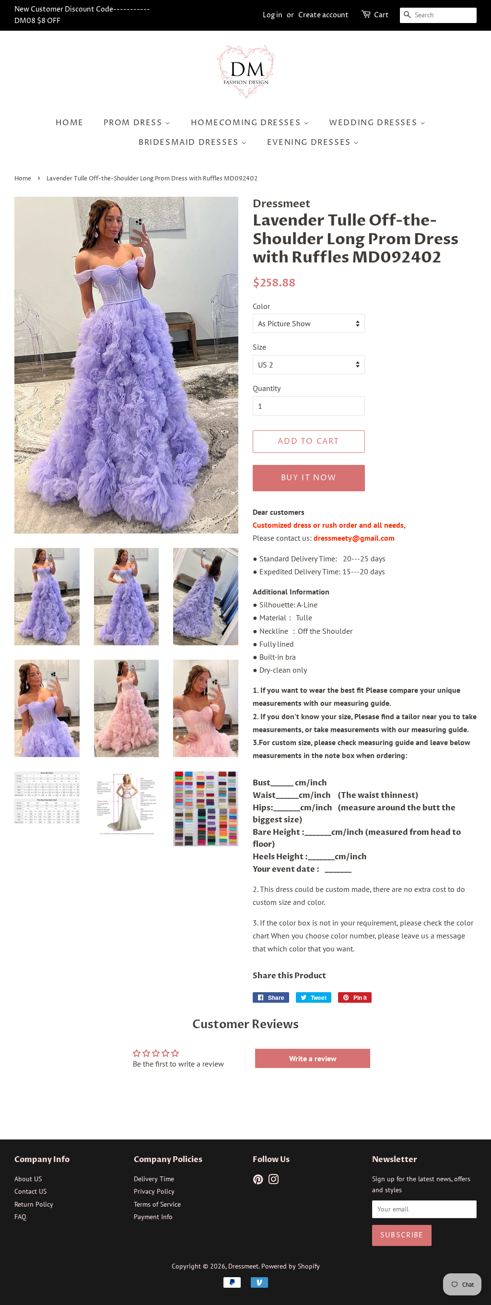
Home (70, 123)
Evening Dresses (310, 142)
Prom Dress (134, 123)
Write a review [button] (313, 1058)
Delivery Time (154, 1178)
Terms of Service (157, 1204)
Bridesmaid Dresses (190, 142)
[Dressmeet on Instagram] (273, 1181)
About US (28, 1178)
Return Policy (33, 1204)
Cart (381, 15)
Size (259, 347)
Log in (272, 15)
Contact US (30, 1191)
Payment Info (153, 1216)
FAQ (20, 1216)
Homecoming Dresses (247, 123)
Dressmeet (243, 1266)
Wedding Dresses (374, 123)
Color (261, 306)
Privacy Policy (154, 1191)
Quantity (267, 388)
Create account (323, 15)
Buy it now (309, 478)
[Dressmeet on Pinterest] (258, 1181)
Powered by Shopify (290, 1266)
